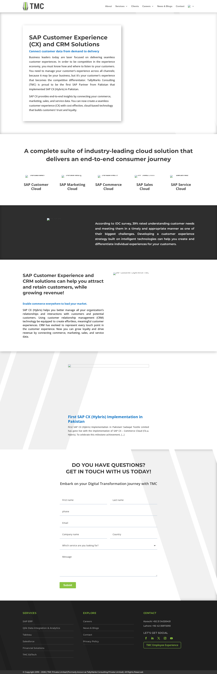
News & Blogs (164, 6)
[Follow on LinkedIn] (152, 638)
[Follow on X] (158, 638)
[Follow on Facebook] (146, 638)
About (108, 6)
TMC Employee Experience (162, 645)
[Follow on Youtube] (171, 638)
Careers (146, 6)
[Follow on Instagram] (165, 638)
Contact (180, 6)
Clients (135, 6)
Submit (67, 585)
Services (120, 6)
